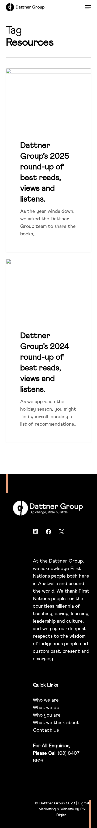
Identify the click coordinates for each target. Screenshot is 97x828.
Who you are (47, 715)
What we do (46, 707)
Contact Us (46, 730)
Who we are (46, 700)
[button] (88, 7)
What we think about (56, 722)
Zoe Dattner (25, 74)
